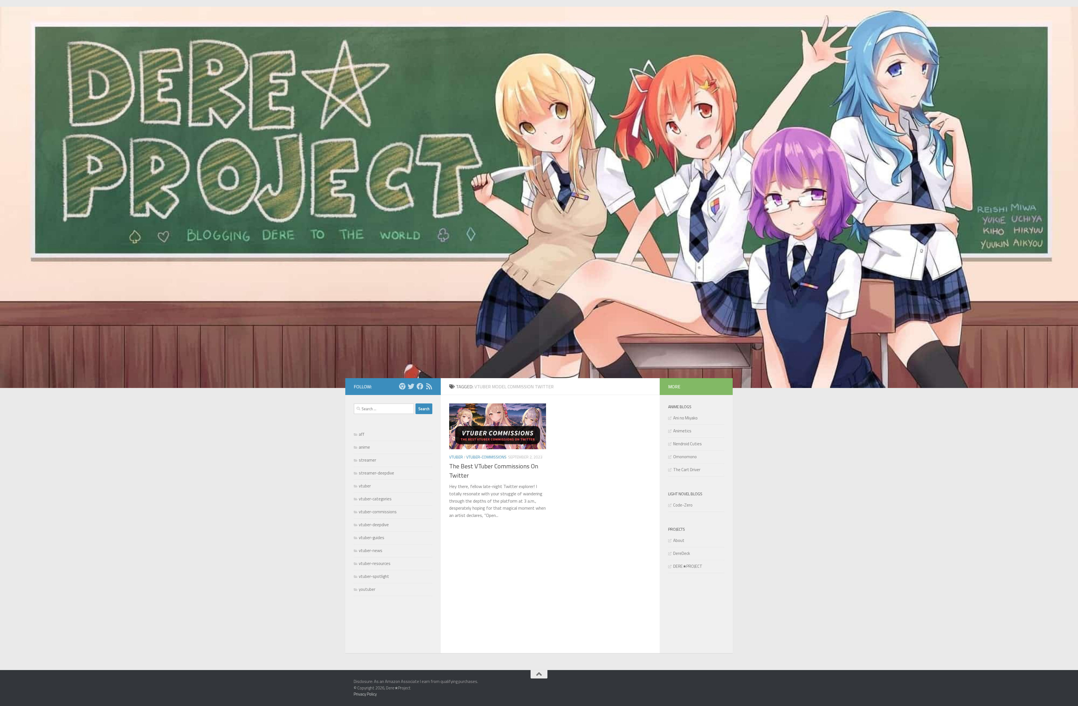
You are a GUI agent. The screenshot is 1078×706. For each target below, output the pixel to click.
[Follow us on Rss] (429, 386)
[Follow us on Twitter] (411, 386)
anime (364, 447)
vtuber (456, 457)
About (678, 540)
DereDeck (681, 553)
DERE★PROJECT (687, 566)
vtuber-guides (371, 537)
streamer (367, 460)
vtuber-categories (375, 499)
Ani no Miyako (685, 418)
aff (361, 434)
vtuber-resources (374, 563)
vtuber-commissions (486, 457)
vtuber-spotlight (374, 576)
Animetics (682, 431)
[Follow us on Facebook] (420, 386)
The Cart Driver (686, 469)
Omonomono (685, 456)
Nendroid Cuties (687, 444)
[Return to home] (402, 386)
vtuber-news (370, 550)
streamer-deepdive (376, 473)
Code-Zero (683, 505)
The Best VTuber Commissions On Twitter (493, 470)
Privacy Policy (365, 694)
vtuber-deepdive (374, 524)
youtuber (367, 589)
